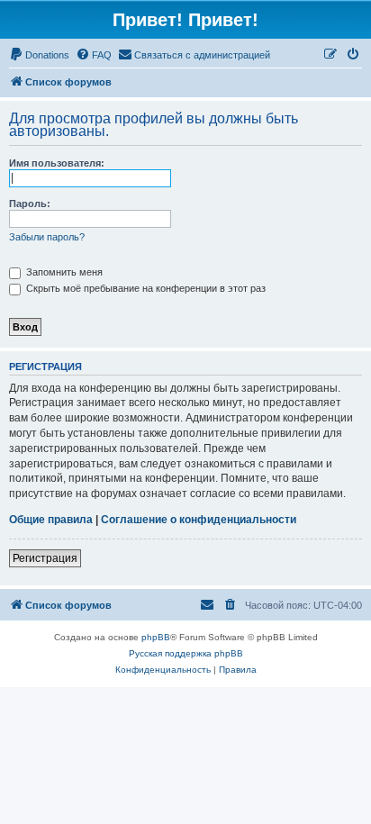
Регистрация (45, 558)
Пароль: (29, 203)
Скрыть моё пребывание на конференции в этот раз (144, 288)
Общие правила (51, 519)
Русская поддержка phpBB (186, 653)
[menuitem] (39, 55)
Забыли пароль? (47, 236)
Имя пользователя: (56, 163)
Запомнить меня (63, 272)
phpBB (155, 637)
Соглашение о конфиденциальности (198, 519)
